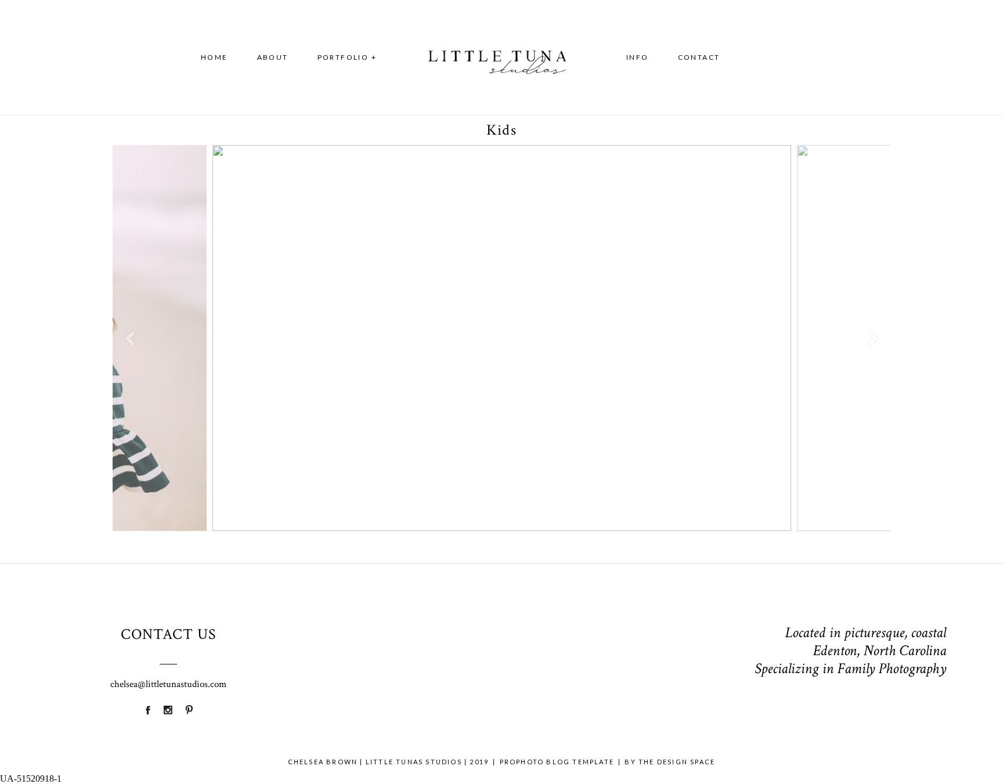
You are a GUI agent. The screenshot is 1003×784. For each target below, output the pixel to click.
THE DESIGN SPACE (676, 761)
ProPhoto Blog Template (557, 761)
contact (699, 57)
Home (214, 57)
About (272, 57)
